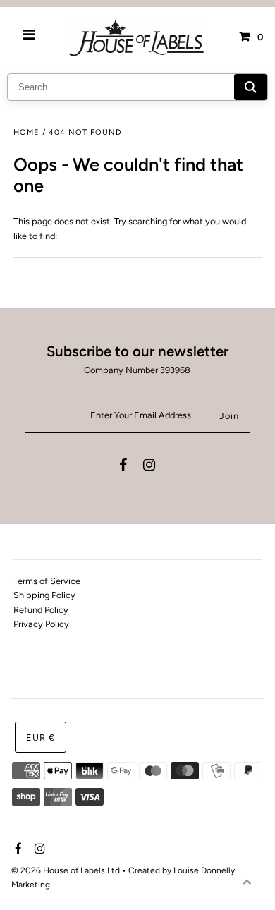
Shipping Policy (44, 595)
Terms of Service (46, 581)
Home (26, 132)
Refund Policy (40, 610)
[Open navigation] (29, 36)
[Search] (250, 87)
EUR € (40, 737)
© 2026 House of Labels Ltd (65, 870)
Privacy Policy (41, 624)
